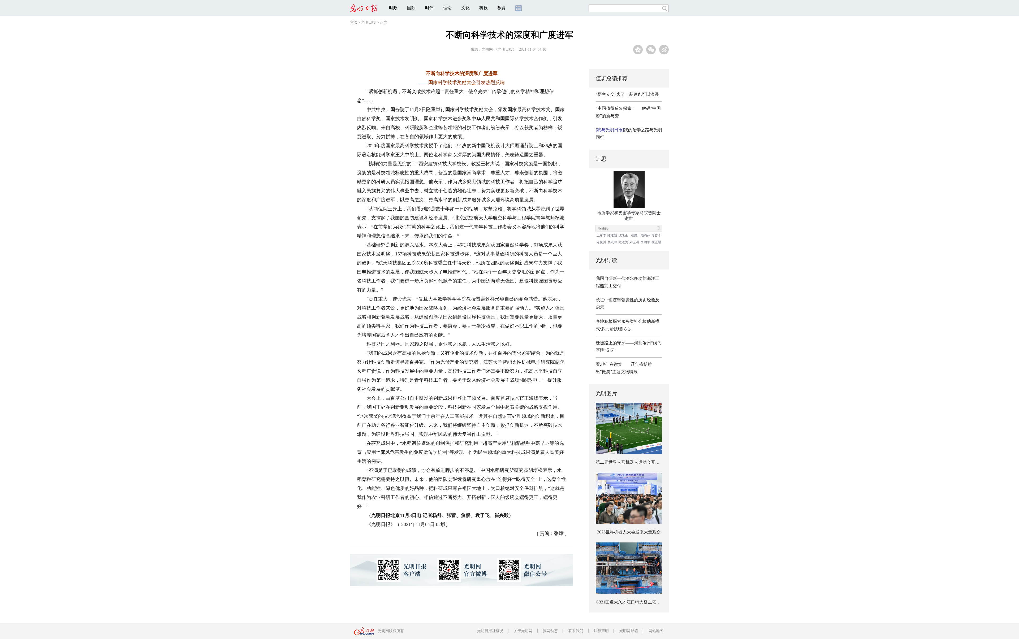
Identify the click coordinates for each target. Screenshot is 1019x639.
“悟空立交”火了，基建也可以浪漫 (627, 94)
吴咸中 (612, 242)
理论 (447, 8)
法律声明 (601, 631)
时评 (429, 8)
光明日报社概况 (490, 631)
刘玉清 (634, 242)
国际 (411, 8)
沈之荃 (623, 235)
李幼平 (645, 242)
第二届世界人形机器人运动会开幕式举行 (634, 462)
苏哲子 (656, 235)
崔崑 (634, 235)
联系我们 (575, 631)
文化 (465, 8)
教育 (501, 8)
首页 (354, 22)
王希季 (601, 235)
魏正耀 (656, 242)
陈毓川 (601, 242)
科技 (483, 8)
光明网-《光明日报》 (499, 49)
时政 (393, 8)
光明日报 (368, 22)
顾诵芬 (645, 235)
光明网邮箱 (628, 631)
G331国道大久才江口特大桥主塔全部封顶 (634, 602)
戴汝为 (623, 242)
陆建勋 (612, 235)
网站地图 (656, 631)
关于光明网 (523, 631)
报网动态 (550, 631)
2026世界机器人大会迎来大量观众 (629, 532)
